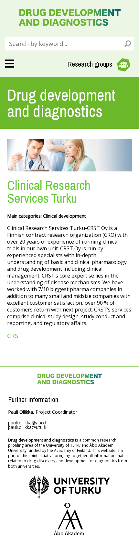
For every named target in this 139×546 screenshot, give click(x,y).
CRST (14, 336)
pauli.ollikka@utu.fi (27, 427)
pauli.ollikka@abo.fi (28, 423)
